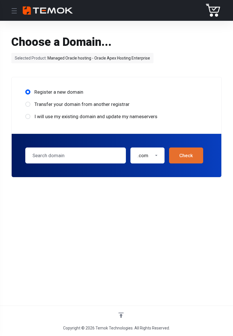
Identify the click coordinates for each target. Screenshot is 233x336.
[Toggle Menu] (13, 10)
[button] (147, 155)
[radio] (27, 92)
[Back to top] (121, 315)
